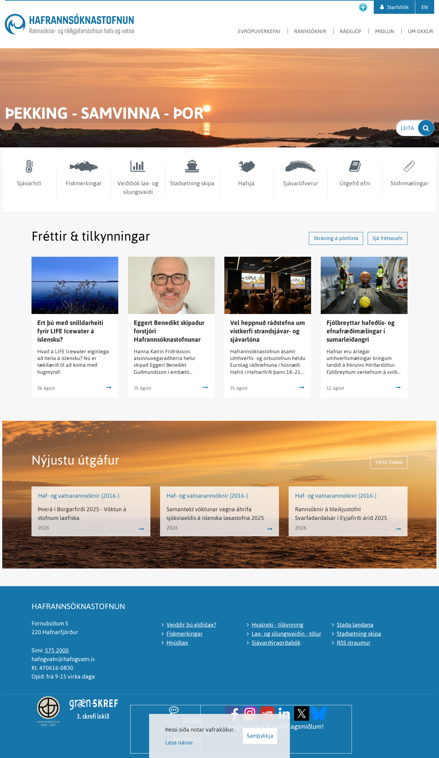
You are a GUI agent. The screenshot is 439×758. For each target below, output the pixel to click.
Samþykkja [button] (260, 736)
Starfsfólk (398, 7)
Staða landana (355, 624)
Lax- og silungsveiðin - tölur (286, 633)
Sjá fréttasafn (387, 238)
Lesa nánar (179, 742)
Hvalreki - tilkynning (277, 624)
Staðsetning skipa (359, 633)
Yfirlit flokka (389, 462)
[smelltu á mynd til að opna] (232, 712)
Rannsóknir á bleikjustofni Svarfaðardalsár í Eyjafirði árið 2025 (341, 513)
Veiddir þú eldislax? (191, 624)
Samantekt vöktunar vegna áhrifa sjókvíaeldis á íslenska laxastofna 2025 (215, 513)
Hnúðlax (177, 642)
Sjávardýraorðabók (276, 642)
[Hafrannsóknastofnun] (69, 25)
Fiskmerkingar (184, 633)
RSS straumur (354, 642)
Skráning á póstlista (336, 238)
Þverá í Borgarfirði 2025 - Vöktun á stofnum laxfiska (82, 513)
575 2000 (57, 650)
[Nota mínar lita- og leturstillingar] (363, 7)
